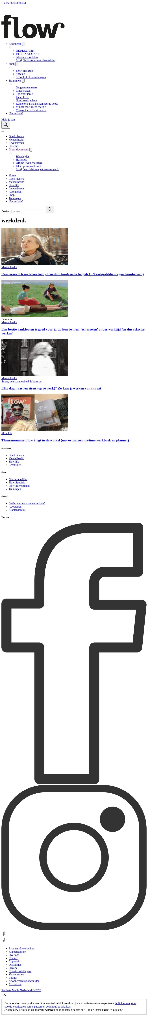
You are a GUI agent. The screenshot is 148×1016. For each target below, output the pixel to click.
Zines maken (23, 90)
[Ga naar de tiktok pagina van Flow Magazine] (4, 942)
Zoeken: (6, 211)
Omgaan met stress (26, 87)
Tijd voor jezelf (24, 93)
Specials (20, 73)
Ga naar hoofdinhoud (13, 3)
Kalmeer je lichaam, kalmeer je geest (37, 103)
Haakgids (21, 159)
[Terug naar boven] (4, 997)
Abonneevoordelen (27, 57)
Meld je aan (8, 119)
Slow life (6, 433)
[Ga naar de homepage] (33, 37)
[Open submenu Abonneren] (23, 44)
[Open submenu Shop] (16, 64)
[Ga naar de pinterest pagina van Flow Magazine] (4, 935)
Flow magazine (24, 70)
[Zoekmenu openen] (5, 125)
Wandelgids (22, 156)
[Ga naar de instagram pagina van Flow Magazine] (74, 928)
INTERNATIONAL (28, 53)
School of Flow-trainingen (31, 77)
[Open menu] (2, 131)
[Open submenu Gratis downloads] (30, 150)
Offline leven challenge (29, 162)
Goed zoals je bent (26, 100)
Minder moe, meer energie (31, 106)
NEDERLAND (25, 50)
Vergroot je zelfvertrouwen (31, 110)
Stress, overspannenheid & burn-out (21, 381)
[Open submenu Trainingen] (23, 81)
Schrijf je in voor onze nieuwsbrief (35, 60)
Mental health (9, 267)
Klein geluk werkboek (28, 166)
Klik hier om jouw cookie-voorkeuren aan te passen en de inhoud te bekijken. (70, 1005)
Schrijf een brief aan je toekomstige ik (37, 169)
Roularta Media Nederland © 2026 (21, 990)
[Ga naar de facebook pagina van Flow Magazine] (74, 783)
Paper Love (22, 97)
